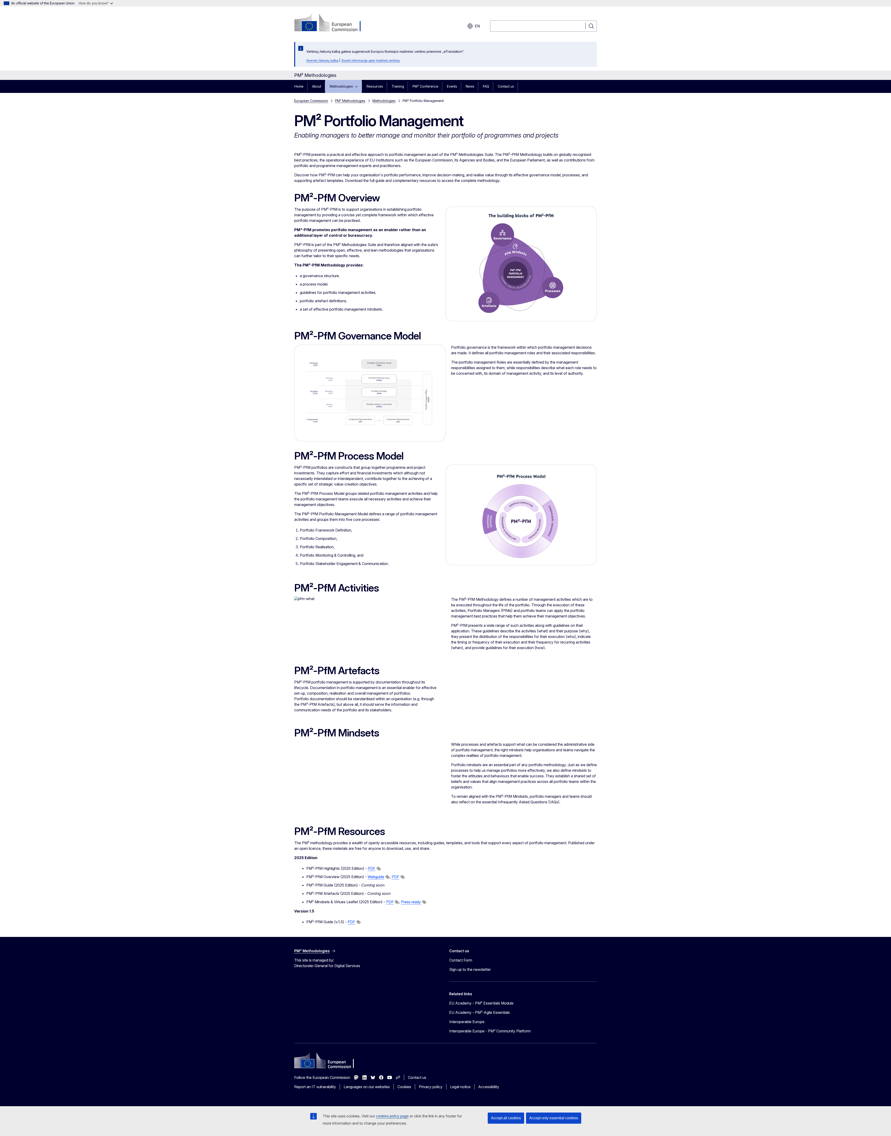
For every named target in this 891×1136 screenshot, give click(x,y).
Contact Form (460, 960)
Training (398, 86)
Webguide (376, 876)
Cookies (404, 1086)
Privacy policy (430, 1086)
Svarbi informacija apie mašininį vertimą (370, 60)
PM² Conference (425, 86)
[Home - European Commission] (331, 23)
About (316, 86)
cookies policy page (392, 1116)
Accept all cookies (506, 1118)
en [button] (477, 26)
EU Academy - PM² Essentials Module (481, 1003)
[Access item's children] (358, 86)
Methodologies (341, 86)
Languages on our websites (367, 1086)
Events (452, 86)
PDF (371, 868)
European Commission (311, 101)
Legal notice (460, 1086)
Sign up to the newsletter (470, 969)
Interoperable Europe (466, 1021)
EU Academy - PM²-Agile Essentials (479, 1012)
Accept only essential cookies (553, 1118)
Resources (375, 86)
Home (298, 86)
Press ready (411, 902)
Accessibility (488, 1086)
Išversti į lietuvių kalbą (322, 60)
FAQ (486, 86)
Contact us (506, 86)
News (470, 86)
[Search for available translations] (378, 868)
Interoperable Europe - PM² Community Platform (490, 1031)
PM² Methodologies (350, 101)
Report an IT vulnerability (315, 1086)
